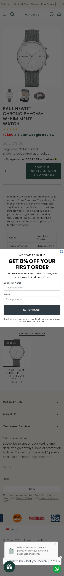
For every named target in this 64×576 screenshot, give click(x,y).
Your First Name (12, 283)
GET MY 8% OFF (32, 310)
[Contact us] (57, 569)
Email (7, 294)
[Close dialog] (61, 251)
